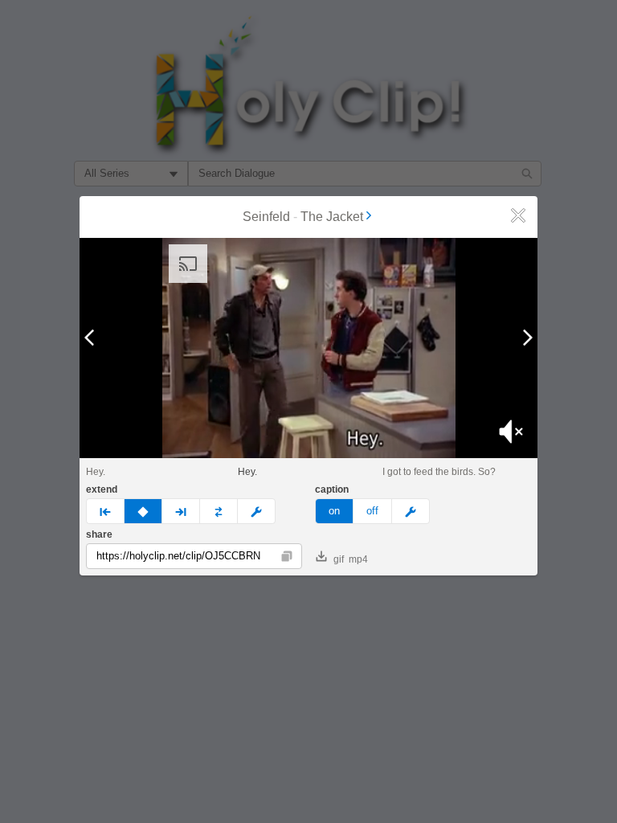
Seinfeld (266, 216)
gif (338, 559)
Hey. (95, 471)
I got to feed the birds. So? (439, 471)
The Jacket (331, 216)
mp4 (358, 559)
